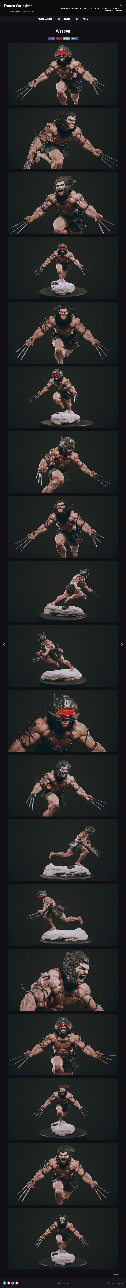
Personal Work (45, 19)
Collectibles (82, 19)
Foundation (109, 10)
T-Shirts (116, 8)
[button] (117, 1274)
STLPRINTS (88, 8)
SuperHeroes (64, 19)
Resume (119, 10)
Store (97, 8)
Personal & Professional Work (70, 8)
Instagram (106, 8)
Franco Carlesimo (18, 6)
